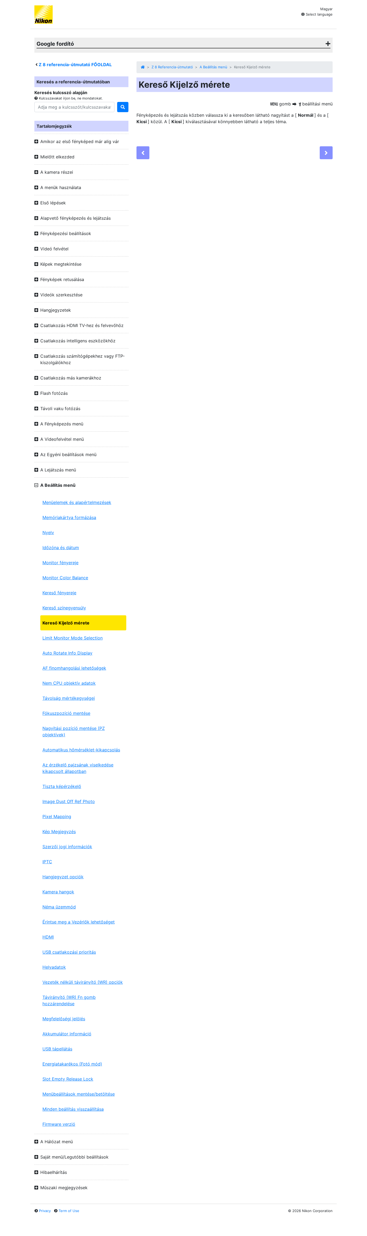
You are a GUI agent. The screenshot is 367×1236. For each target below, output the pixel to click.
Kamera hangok (58, 891)
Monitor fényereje (60, 562)
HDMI (48, 937)
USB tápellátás (57, 1049)
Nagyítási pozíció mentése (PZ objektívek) (73, 731)
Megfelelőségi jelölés (63, 1018)
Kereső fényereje (59, 592)
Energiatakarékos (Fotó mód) (72, 1064)
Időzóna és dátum (60, 547)
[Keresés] (122, 107)
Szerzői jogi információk (67, 846)
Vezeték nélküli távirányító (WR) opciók (82, 982)
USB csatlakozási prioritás (69, 952)
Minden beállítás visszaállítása (73, 1109)
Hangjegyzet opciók (63, 876)
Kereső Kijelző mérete (65, 623)
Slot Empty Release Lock (67, 1079)
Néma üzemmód (59, 907)
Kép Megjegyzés (59, 831)
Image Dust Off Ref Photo (68, 801)
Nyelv (48, 532)
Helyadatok (54, 967)
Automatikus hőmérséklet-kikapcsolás (81, 749)
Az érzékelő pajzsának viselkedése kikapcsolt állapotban (77, 768)
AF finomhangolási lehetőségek (74, 668)
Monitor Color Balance (65, 577)
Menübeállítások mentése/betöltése (78, 1094)
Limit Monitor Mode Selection (72, 638)
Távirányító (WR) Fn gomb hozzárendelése (69, 1000)
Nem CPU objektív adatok (69, 683)
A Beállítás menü (213, 67)
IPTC (47, 861)
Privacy (45, 1211)
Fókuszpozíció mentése (66, 713)
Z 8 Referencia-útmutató (172, 67)
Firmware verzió (58, 1124)
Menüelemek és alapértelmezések (76, 502)
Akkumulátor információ (66, 1033)
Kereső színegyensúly (64, 607)
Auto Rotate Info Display (67, 653)
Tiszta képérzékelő (61, 786)
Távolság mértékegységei (68, 698)
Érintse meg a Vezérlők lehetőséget (78, 922)
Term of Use (69, 1211)
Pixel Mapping (56, 816)
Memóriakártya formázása (69, 517)
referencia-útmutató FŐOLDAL (75, 64)
